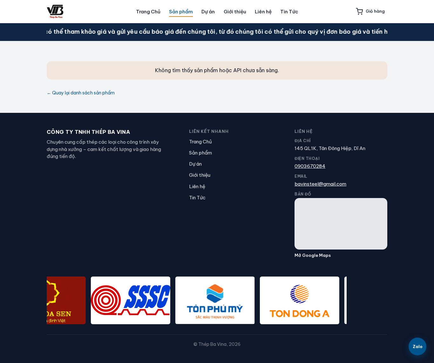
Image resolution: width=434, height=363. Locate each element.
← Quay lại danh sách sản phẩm (81, 93)
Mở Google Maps (313, 255)
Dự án (208, 12)
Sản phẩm (181, 12)
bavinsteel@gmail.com (320, 184)
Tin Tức (289, 12)
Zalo (418, 346)
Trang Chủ (148, 12)
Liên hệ (263, 12)
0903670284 (310, 166)
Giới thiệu (235, 12)
